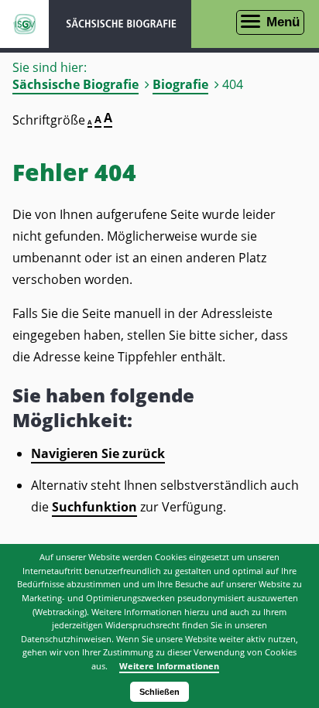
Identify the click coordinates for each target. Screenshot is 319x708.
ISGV (24, 24)
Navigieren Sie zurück (98, 453)
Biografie (180, 84)
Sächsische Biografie (75, 84)
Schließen (159, 691)
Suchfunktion (94, 506)
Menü (283, 22)
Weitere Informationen (169, 666)
